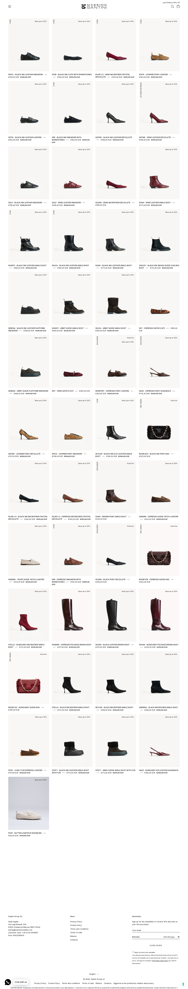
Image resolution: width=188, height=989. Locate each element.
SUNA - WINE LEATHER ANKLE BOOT (155, 203)
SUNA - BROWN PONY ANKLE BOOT (110, 517)
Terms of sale (76, 932)
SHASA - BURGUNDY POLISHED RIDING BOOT (158, 645)
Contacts (74, 940)
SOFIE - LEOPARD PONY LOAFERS (153, 74)
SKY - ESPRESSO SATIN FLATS (152, 328)
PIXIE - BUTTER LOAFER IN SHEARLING (25, 833)
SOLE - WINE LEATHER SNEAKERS (66, 203)
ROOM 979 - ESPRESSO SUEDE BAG (154, 579)
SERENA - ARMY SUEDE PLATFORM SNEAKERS (28, 391)
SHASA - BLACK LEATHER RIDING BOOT (112, 645)
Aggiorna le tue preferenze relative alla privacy (133, 983)
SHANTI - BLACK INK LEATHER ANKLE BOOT (27, 265)
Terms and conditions (79, 929)
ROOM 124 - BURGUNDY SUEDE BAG (24, 707)
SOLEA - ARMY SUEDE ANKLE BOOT (110, 328)
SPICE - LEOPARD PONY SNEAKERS (67, 454)
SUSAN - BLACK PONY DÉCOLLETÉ (110, 579)
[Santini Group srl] (94, 6)
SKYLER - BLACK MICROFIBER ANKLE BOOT (114, 707)
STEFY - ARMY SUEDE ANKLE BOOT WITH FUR (115, 770)
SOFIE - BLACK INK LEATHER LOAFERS (24, 137)
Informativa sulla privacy (160, 960)
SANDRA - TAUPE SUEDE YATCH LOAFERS (26, 579)
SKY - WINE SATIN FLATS (62, 391)
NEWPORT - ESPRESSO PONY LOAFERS (112, 391)
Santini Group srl (98, 979)
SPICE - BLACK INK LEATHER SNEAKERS (25, 74)
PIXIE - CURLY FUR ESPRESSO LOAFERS (25, 770)
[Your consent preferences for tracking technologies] (183, 984)
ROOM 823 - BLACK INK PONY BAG (154, 454)
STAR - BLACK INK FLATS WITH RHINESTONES (72, 74)
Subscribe (156, 945)
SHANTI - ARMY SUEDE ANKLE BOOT (68, 328)
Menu (72, 916)
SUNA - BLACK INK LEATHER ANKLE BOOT (113, 265)
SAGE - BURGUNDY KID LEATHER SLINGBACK (158, 770)
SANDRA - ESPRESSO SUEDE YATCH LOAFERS (158, 517)
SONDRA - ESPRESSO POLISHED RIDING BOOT (71, 645)
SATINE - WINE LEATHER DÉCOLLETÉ (155, 137)
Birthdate (136, 937)
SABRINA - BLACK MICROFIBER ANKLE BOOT (158, 707)
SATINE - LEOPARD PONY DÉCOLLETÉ (24, 454)
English (92, 974)
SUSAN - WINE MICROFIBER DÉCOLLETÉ (112, 203)
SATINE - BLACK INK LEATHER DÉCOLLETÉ (113, 137)
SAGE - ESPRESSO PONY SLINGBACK (155, 391)
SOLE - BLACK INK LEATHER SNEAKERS (25, 203)
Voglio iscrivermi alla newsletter (155, 958)
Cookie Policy (76, 925)
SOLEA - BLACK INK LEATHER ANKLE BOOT (70, 265)
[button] (172, 6)
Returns (73, 936)
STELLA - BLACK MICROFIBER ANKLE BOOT (70, 707)
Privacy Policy (76, 922)
